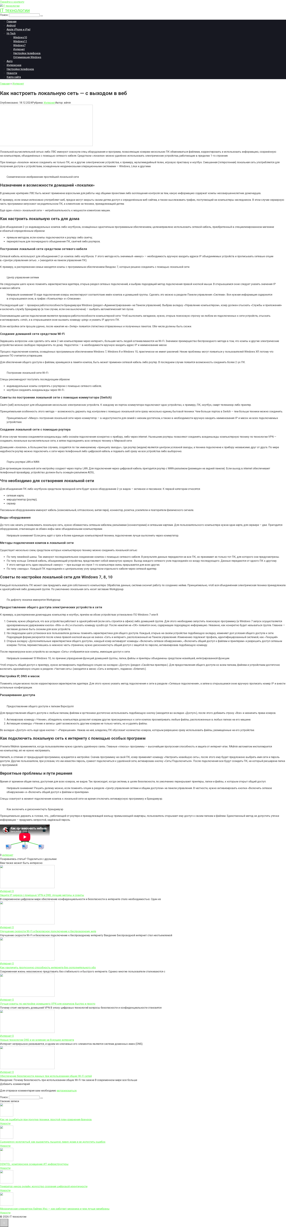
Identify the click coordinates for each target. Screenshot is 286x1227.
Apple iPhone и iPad (18, 29)
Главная (11, 21)
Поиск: (4, 15)
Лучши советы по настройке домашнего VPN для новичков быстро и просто (47, 1003)
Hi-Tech (11, 33)
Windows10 (20, 37)
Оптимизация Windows (27, 57)
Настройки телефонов (27, 53)
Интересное (14, 65)
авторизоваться (66, 1090)
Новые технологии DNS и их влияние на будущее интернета (37, 1039)
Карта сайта (14, 77)
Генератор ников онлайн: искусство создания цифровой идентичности (43, 1186)
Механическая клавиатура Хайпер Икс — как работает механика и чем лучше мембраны (55, 1208)
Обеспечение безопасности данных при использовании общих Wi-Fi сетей (46, 1076)
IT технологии (15, 10)
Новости (12, 73)
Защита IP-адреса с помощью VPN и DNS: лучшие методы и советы (42, 895)
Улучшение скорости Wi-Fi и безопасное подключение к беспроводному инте (48, 931)
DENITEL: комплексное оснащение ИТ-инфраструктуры (34, 1164)
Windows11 (20, 41)
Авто (10, 61)
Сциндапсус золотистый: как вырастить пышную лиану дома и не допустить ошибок (52, 1141)
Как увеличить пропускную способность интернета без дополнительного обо (48, 967)
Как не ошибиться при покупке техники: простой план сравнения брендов (46, 1119)
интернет (7, 855)
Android (11, 25)
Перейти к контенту (12, 1)
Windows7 (19, 45)
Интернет (19, 49)
